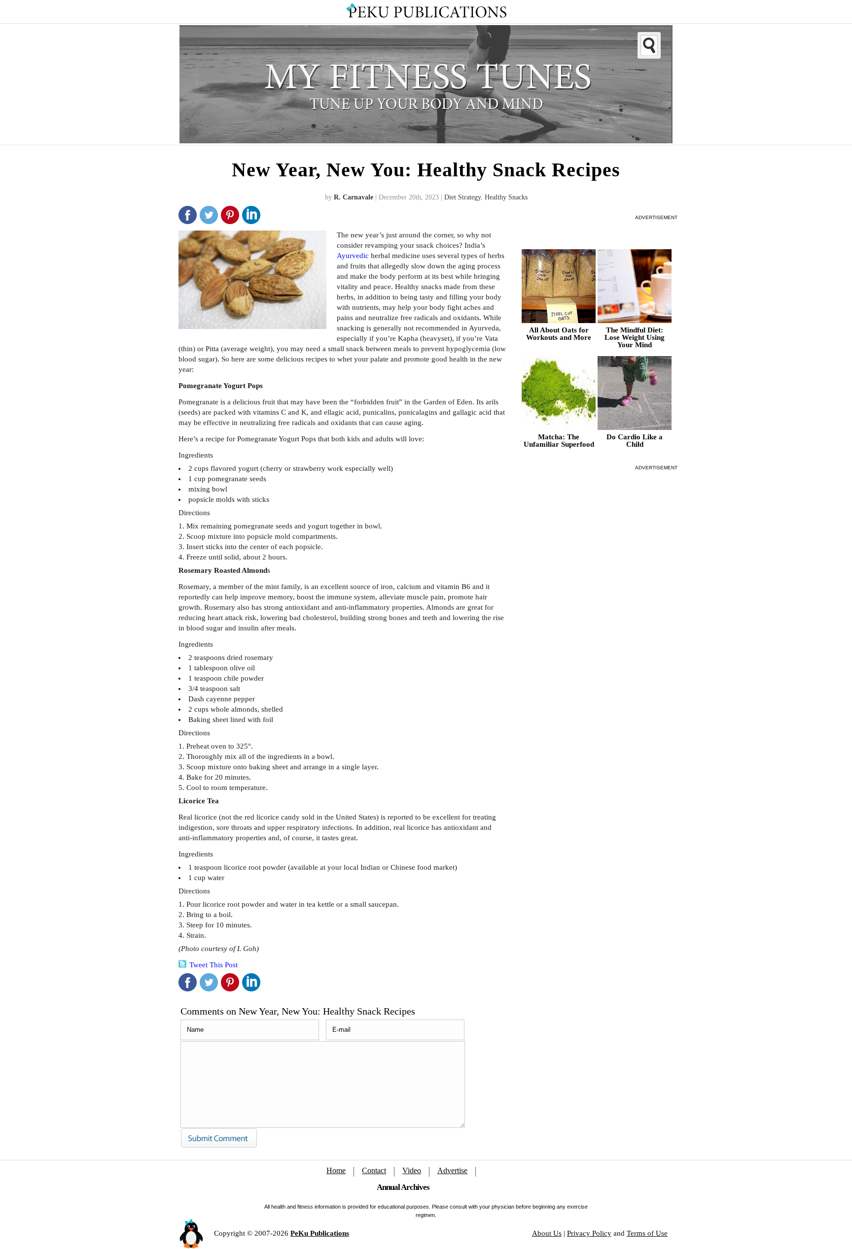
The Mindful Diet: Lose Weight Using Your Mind (634, 338)
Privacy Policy (589, 1233)
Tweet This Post (213, 965)
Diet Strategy (462, 197)
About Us (547, 1233)
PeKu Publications (319, 1233)
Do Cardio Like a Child (634, 440)
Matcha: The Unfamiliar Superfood (559, 440)
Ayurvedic (353, 256)
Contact (374, 1170)
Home (336, 1170)
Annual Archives (403, 1187)
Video (411, 1170)
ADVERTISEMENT (656, 217)
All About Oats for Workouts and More (558, 334)
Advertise (452, 1170)
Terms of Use (647, 1233)
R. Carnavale (353, 197)
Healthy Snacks (506, 197)
